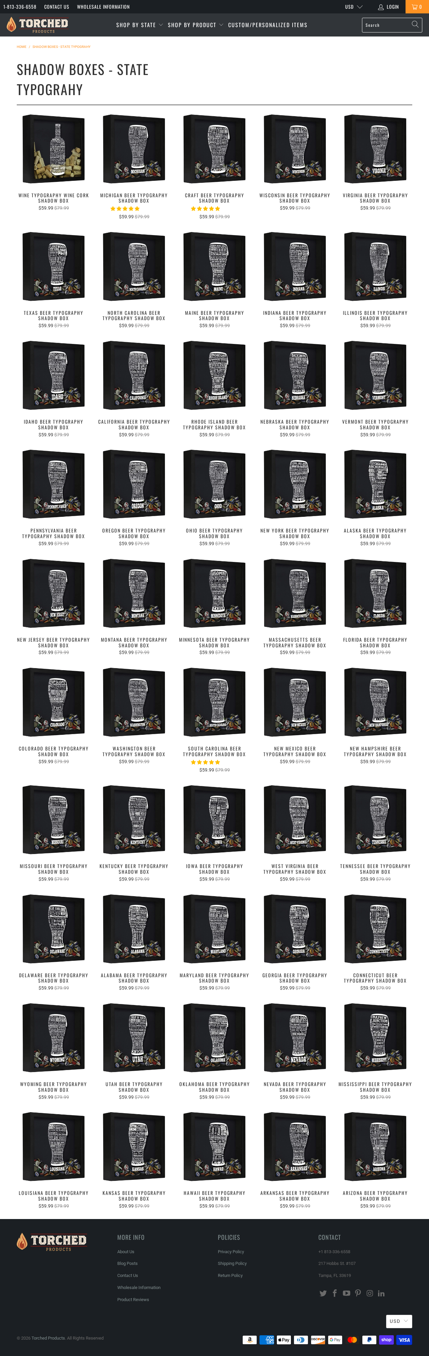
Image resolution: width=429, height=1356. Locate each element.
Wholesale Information (103, 6)
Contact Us (56, 6)
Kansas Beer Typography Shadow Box (134, 1147)
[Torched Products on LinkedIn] (381, 1293)
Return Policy (230, 1275)
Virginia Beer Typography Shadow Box (375, 149)
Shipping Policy (232, 1263)
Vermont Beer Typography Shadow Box (375, 375)
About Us (125, 1251)
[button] (125, 208)
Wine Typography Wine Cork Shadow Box (53, 149)
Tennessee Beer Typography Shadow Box (375, 820)
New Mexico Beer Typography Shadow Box (295, 702)
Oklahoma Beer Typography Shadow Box (214, 1038)
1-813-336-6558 (20, 6)
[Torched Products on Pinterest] (358, 1293)
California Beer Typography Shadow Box (134, 375)
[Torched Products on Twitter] (323, 1293)
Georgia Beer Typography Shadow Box (295, 929)
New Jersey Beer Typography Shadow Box (53, 593)
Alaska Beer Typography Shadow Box (375, 484)
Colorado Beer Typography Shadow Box (53, 702)
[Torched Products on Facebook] (335, 1293)
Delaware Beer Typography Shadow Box (53, 929)
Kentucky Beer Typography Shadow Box (134, 820)
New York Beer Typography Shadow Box (295, 484)
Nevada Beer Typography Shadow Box (295, 1038)
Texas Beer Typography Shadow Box (53, 266)
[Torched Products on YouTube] (347, 1293)
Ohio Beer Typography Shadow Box (214, 484)
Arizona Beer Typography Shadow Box (375, 1147)
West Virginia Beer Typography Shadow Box (295, 820)
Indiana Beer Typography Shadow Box (295, 266)
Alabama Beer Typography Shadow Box (134, 929)
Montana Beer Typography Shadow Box (134, 593)
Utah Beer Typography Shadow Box (134, 1038)
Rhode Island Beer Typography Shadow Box (214, 375)
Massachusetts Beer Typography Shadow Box (295, 593)
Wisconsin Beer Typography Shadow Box (295, 149)
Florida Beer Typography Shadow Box (375, 593)
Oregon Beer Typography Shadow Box (134, 484)
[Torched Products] (38, 25)
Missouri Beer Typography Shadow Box (53, 820)
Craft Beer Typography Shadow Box (214, 149)
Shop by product (193, 25)
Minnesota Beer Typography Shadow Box (214, 593)
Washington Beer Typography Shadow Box (134, 702)
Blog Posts (127, 1263)
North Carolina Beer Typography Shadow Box (134, 266)
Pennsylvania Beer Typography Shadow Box (53, 484)
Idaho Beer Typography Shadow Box (53, 375)
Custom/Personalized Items (268, 25)
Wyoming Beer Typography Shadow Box (53, 1038)
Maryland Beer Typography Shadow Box (214, 929)
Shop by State (137, 25)
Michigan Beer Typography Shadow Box (134, 149)
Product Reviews (133, 1299)
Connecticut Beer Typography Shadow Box (375, 929)
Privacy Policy (231, 1251)
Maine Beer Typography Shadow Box (214, 266)
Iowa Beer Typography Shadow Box (214, 820)
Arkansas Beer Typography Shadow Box (295, 1147)
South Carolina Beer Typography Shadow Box (214, 702)
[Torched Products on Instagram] (370, 1293)
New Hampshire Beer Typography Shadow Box (375, 702)
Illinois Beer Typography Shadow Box (375, 266)
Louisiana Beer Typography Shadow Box (53, 1147)
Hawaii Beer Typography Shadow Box (214, 1147)
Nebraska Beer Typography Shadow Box (295, 375)
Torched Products (48, 1338)
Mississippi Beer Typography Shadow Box (375, 1038)
